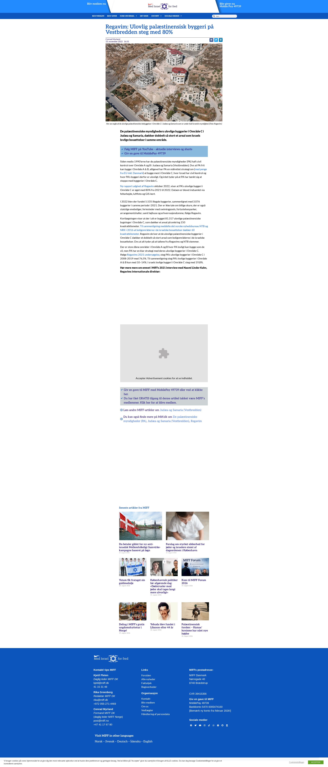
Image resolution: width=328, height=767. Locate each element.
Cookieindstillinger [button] (296, 762)
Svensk (109, 741)
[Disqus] (163, 458)
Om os (144, 706)
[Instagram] (205, 725)
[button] (211, 40)
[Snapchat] (222, 725)
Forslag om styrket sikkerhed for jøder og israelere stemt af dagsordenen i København (185, 547)
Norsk (98, 741)
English (147, 741)
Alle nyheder (148, 679)
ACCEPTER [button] (315, 762)
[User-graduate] (227, 725)
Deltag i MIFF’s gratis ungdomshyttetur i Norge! (131, 627)
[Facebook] (191, 725)
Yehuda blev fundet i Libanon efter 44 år (162, 626)
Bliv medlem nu (96, 3)
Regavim (196, 421)
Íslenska (135, 741)
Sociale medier (172, 16)
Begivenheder (149, 686)
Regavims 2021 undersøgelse (143, 254)
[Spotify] (218, 725)
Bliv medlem (98, 16)
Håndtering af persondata (155, 714)
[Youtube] (200, 725)
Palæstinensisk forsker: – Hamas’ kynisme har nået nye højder (195, 629)
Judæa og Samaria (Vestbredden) (180, 410)
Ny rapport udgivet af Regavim (137, 186)
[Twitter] (196, 725)
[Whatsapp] (214, 725)
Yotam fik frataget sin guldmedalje (132, 582)
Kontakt (145, 698)
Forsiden (146, 675)
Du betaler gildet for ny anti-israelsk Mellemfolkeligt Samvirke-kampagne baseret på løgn (139, 547)
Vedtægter (147, 710)
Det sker (144, 16)
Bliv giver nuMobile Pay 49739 (230, 5)
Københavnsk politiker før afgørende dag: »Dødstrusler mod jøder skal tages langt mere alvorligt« (164, 586)
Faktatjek (146, 683)
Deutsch (122, 741)
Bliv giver (112, 16)
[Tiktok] (209, 725)
